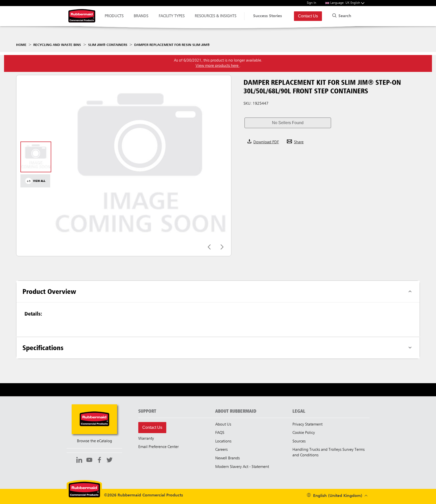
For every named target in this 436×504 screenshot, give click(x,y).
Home (21, 45)
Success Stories (267, 16)
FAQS (219, 433)
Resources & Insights (215, 16)
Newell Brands (227, 458)
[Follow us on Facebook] (99, 460)
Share (299, 142)
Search (344, 16)
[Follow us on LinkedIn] (79, 460)
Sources (299, 441)
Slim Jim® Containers (107, 45)
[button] (287, 123)
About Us (223, 425)
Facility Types (172, 16)
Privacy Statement (307, 425)
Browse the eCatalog (94, 441)
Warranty (146, 439)
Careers (221, 450)
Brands (141, 16)
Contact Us (308, 16)
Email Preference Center (158, 447)
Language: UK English (345, 3)
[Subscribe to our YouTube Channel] (89, 460)
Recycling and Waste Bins (57, 45)
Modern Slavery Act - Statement (242, 467)
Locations (223, 441)
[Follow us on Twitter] (109, 460)
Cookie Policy (303, 433)
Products (114, 16)
